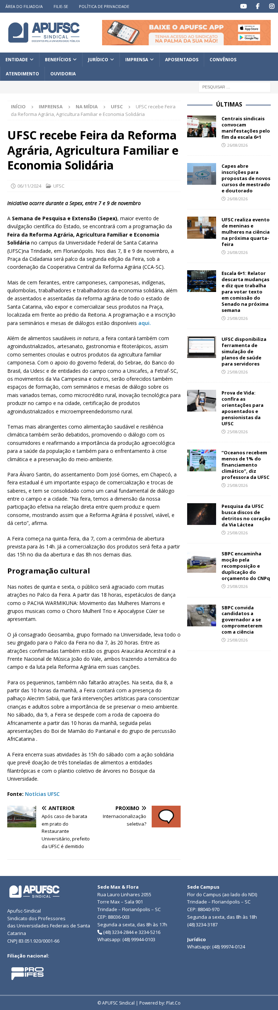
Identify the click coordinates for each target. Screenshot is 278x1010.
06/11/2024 (29, 186)
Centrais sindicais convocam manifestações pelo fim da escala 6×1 (246, 127)
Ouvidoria (63, 74)
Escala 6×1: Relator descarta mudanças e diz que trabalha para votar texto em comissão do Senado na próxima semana (245, 291)
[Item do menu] (243, 6)
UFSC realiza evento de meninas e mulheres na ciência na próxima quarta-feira (246, 231)
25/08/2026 (237, 318)
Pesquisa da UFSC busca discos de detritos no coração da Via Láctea (246, 515)
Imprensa (136, 60)
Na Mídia (87, 106)
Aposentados (181, 60)
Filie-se (61, 6)
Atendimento (22, 74)
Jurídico (98, 60)
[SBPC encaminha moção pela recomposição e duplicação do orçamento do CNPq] (201, 561)
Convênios (223, 60)
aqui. (144, 323)
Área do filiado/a (24, 6)
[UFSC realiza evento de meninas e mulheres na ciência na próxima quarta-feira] (201, 227)
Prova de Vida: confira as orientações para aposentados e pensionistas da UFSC (243, 407)
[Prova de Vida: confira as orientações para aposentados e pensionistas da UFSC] (201, 401)
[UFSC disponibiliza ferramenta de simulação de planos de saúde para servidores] (201, 347)
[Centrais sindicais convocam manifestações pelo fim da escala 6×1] (201, 126)
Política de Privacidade (104, 6)
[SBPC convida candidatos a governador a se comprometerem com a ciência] (201, 615)
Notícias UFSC (42, 793)
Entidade (16, 60)
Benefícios (58, 60)
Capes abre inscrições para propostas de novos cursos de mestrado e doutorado (246, 178)
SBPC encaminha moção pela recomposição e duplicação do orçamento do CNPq (246, 565)
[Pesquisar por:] (234, 86)
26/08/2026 (237, 145)
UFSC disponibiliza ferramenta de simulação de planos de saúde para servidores (244, 351)
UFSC (58, 186)
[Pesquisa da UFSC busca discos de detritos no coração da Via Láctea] (201, 514)
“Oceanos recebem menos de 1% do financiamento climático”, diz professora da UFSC (245, 464)
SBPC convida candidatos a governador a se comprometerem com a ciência (242, 619)
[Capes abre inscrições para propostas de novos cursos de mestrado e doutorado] (201, 174)
